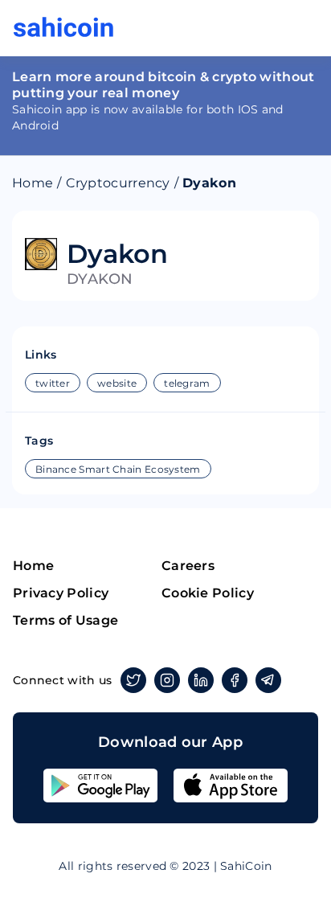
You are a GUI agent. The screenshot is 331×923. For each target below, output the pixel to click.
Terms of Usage (65, 620)
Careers (188, 565)
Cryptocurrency (118, 183)
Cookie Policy (207, 593)
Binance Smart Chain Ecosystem (118, 469)
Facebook (234, 680)
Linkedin (201, 680)
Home (32, 183)
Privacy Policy (60, 593)
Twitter (133, 680)
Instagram (167, 680)
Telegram (268, 680)
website (117, 383)
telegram (187, 383)
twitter (52, 383)
